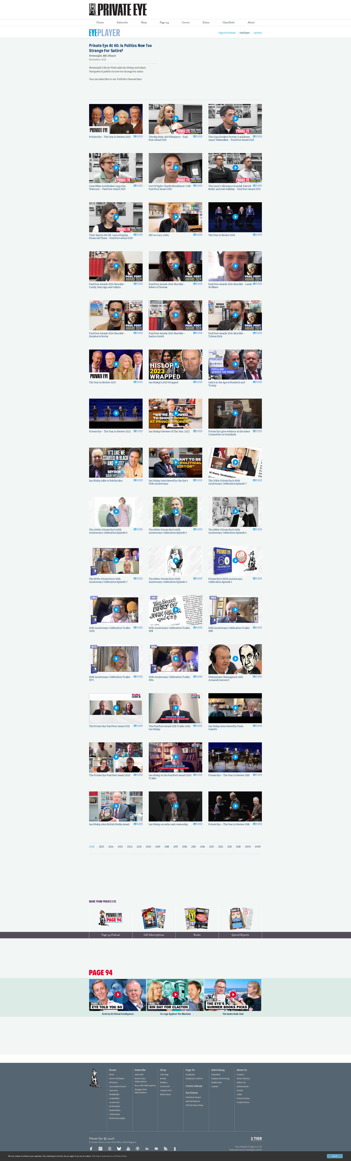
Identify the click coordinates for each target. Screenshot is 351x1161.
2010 (238, 846)
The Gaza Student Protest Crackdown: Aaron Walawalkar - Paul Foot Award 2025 (231, 138)
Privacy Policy (243, 1098)
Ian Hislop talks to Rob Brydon (106, 480)
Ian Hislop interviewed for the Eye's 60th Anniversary (168, 482)
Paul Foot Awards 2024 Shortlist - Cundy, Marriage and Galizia (107, 286)
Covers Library (194, 1086)
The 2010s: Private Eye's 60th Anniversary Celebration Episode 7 (227, 482)
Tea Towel (165, 1086)
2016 (184, 846)
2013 (211, 846)
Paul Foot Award (193, 1097)
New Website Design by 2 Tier (248, 1146)
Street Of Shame (116, 1078)
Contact (214, 1086)
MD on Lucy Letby (159, 235)
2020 (148, 846)
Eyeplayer (190, 1074)
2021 (139, 846)
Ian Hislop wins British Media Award (109, 824)
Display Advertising (220, 1078)
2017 (175, 846)
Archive (258, 32)
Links (239, 1094)
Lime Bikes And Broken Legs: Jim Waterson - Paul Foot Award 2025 (107, 188)
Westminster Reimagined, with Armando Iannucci (225, 679)
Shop (144, 22)
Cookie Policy (243, 1102)
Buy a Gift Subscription (145, 1085)
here (139, 79)
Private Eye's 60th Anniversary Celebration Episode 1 (225, 580)
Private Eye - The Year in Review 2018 (229, 824)
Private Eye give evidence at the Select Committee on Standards (229, 433)
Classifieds (229, 22)
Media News (114, 1110)
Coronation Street (117, 1086)
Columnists (114, 1114)
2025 (101, 846)
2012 (220, 846)
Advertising (218, 1070)
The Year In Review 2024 (221, 235)
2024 (110, 846)
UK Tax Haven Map (194, 1105)
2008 (257, 846)
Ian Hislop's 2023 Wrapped (163, 382)
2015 (193, 846)
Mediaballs (114, 1094)
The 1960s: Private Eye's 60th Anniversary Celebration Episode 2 (168, 580)
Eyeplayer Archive (194, 1078)
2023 (120, 846)
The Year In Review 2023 (102, 382)
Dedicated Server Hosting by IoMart (245, 1149)
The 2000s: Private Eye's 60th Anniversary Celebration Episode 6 (108, 531)
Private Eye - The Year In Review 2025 (110, 136)
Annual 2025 (166, 1090)
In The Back (114, 1106)
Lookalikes (114, 1098)
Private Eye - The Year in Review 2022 (110, 431)
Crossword (114, 1102)
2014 (202, 846)
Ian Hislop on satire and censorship (168, 824)
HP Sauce (113, 1082)
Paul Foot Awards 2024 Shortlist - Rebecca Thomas (167, 286)
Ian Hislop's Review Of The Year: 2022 (169, 431)
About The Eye (243, 1078)
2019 (157, 846)
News (111, 1074)
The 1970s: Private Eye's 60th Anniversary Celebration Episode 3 (108, 580)
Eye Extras (192, 1092)
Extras (206, 22)
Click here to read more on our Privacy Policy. (109, 1156)
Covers (185, 22)
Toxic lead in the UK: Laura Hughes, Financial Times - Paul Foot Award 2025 (111, 237)
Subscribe (122, 22)
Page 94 (164, 22)
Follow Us (241, 1082)
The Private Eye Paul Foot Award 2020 (109, 775)
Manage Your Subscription (141, 1091)
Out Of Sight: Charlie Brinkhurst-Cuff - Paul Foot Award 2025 (170, 188)
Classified (215, 1074)
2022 (129, 846)
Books (163, 1078)
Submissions (243, 1086)
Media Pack (216, 1082)
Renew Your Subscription (141, 1080)
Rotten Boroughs (117, 1118)
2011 (229, 846)
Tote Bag (164, 1074)
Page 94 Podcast (227, 32)
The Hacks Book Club (233, 1014)
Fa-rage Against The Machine (175, 1014)
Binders (163, 1082)
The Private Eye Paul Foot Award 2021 (109, 726)
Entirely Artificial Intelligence (118, 1014)
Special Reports (193, 1101)
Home (100, 22)
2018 (166, 846)
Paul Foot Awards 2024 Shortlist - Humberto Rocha (107, 335)
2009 (248, 846)
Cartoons (113, 1090)
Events (240, 1090)
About (251, 22)
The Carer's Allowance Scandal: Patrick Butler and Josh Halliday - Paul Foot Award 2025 (234, 188)
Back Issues (165, 1094)
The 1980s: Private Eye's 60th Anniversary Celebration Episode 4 (227, 531)
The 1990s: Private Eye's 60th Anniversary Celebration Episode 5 (168, 531)
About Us (242, 1070)
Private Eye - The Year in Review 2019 (229, 775)
